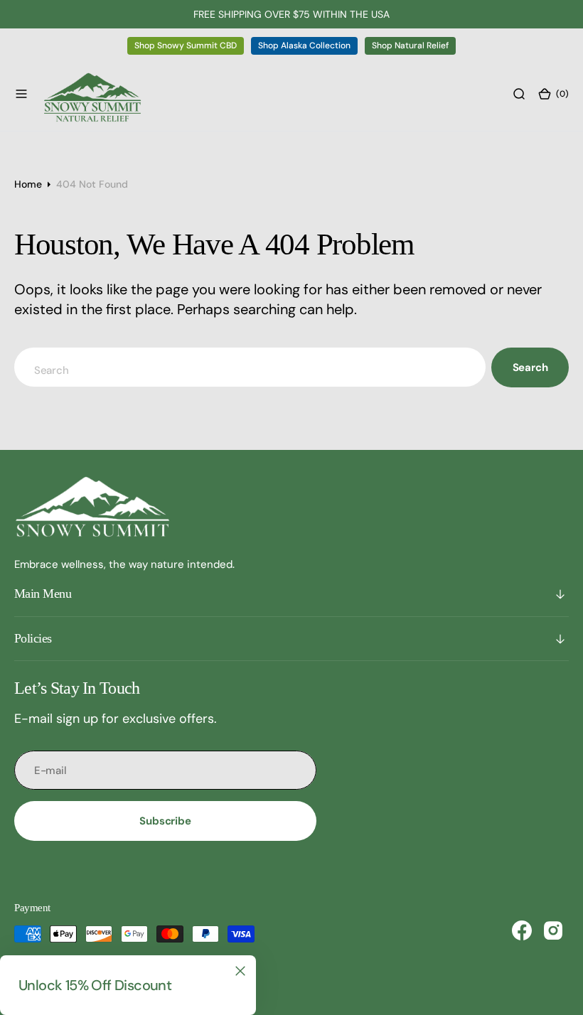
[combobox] (250, 367)
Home (28, 184)
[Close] (240, 971)
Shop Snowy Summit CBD (185, 45)
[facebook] (521, 930)
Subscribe (165, 821)
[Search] (519, 94)
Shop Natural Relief (410, 45)
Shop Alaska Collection (304, 45)
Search (530, 367)
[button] (21, 94)
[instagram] (553, 930)
